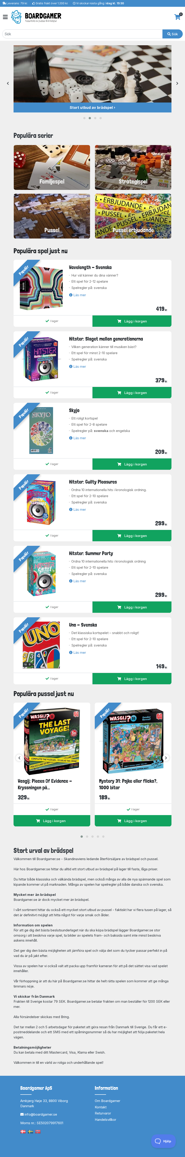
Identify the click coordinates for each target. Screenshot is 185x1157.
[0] (177, 17)
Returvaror (103, 1113)
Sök (174, 34)
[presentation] (8, 83)
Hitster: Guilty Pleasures (93, 482)
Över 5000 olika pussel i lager (91, 107)
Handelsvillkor (105, 1119)
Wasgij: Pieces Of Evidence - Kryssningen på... (45, 784)
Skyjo (74, 410)
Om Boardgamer (107, 1101)
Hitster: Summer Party (91, 553)
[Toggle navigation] (5, 17)
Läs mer (79, 295)
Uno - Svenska (83, 625)
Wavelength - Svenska (90, 267)
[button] (84, 118)
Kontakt (100, 1107)
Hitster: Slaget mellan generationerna (106, 339)
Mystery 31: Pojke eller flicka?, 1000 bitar (128, 784)
